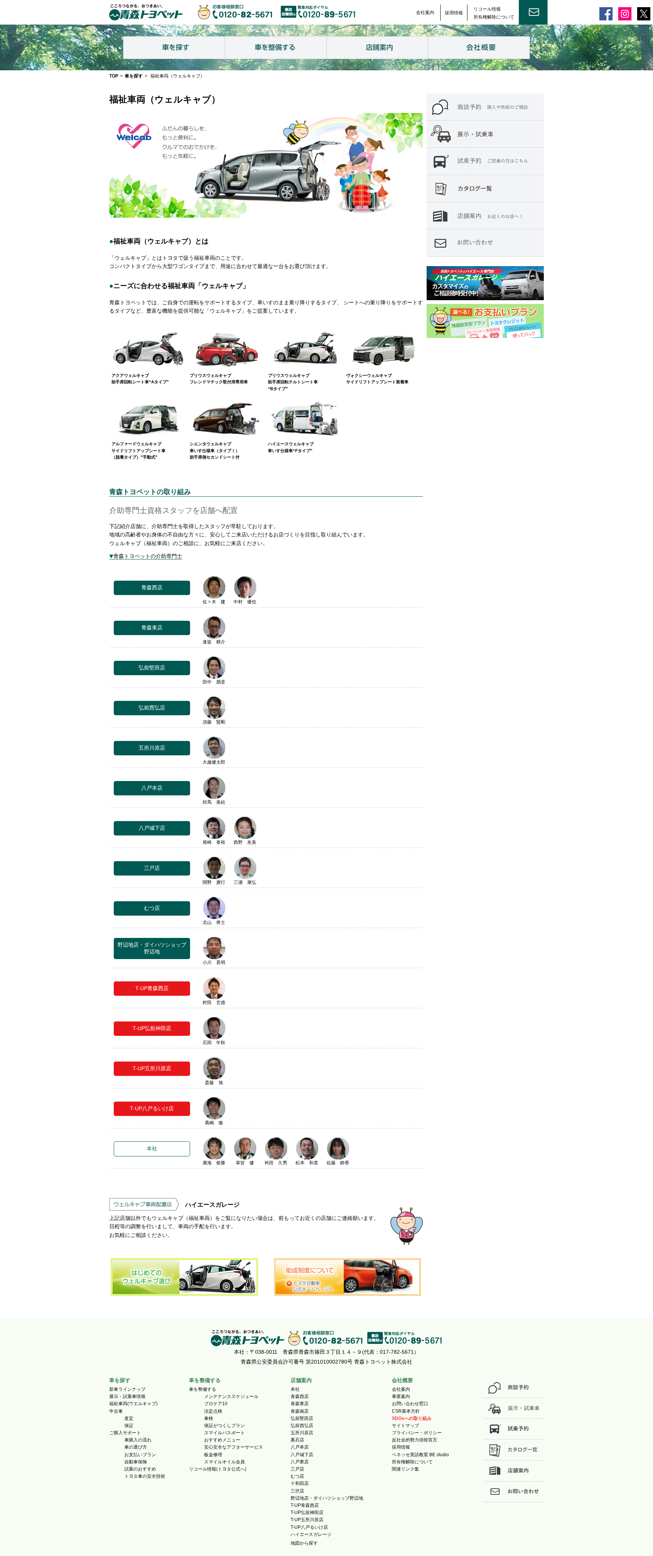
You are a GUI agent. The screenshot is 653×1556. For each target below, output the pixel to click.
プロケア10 (215, 1403)
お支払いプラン (140, 1454)
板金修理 (213, 1454)
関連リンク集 (405, 1469)
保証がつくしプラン (224, 1425)
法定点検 (213, 1411)
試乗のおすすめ (140, 1469)
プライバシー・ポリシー (417, 1432)
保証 (128, 1425)
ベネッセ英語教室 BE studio (420, 1454)
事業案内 (401, 1396)
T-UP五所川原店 (307, 1519)
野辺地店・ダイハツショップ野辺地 (327, 1498)
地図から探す (304, 1543)
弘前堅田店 (302, 1418)
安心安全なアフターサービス (233, 1447)
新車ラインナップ (127, 1389)
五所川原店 (302, 1432)
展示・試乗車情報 (127, 1396)
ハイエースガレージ (311, 1534)
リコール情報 (487, 9)
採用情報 (454, 12)
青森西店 (300, 1396)
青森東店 (300, 1403)
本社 (295, 1389)
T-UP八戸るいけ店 (309, 1527)
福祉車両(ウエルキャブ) (133, 1403)
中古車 (116, 1411)
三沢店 (297, 1491)
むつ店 (297, 1476)
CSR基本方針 (406, 1411)
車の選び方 (135, 1447)
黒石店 (297, 1440)
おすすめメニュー (222, 1440)
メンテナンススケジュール (231, 1396)
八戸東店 (300, 1462)
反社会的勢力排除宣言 (414, 1440)
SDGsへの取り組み (412, 1418)
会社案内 (425, 12)
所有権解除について (494, 17)
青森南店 (300, 1411)
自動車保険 (135, 1462)
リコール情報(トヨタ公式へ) (217, 1469)
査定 (128, 1418)
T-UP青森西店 (305, 1505)
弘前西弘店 (302, 1425)
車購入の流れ (138, 1440)
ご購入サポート (125, 1432)
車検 (208, 1418)
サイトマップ (405, 1425)
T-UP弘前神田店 (307, 1512)
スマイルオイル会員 (224, 1462)
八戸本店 (300, 1447)
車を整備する (202, 1389)
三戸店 (297, 1469)
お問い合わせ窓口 (410, 1403)
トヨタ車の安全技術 (144, 1476)
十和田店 (300, 1483)
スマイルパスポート (224, 1432)
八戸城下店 (302, 1454)
